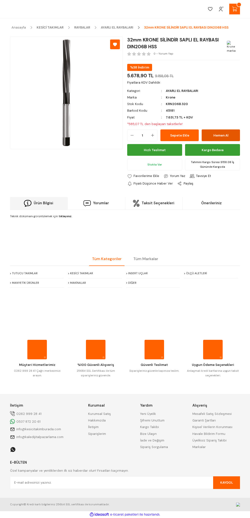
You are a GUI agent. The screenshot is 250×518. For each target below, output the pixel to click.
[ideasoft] (99, 514)
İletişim (93, 427)
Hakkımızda (97, 420)
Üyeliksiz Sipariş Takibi (209, 440)
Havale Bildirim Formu (208, 434)
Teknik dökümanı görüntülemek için (41, 216)
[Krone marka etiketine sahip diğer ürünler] (232, 46)
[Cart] (234, 9)
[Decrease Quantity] (130, 135)
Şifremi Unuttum (152, 420)
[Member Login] (221, 9)
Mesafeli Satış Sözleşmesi (212, 414)
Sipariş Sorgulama (154, 447)
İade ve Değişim (152, 440)
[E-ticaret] (124, 514)
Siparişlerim (97, 434)
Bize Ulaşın (148, 434)
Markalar (199, 447)
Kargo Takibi (149, 427)
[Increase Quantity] (154, 135)
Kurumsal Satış (99, 414)
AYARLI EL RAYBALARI (182, 91)
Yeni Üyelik (148, 414)
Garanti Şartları (204, 420)
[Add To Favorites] (115, 44)
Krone (170, 97)
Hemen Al (221, 135)
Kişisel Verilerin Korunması (212, 427)
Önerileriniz (211, 203)
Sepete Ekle (179, 135)
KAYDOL (226, 482)
